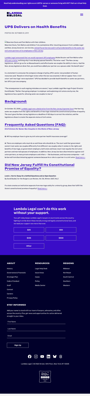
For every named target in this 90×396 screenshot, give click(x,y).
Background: (16, 101)
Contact (10, 289)
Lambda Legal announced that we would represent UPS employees (30, 58)
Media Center (40, 285)
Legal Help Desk (41, 268)
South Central (68, 277)
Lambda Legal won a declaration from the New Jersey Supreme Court (47, 109)
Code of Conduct (13, 281)
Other (29, 246)
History (10, 268)
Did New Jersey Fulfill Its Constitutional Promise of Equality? (39, 166)
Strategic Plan (12, 277)
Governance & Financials (16, 273)
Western (66, 285)
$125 (29, 238)
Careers (10, 294)
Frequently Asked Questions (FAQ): (35, 124)
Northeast (67, 273)
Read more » (80, 157)
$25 (29, 230)
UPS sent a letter (11, 60)
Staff (9, 285)
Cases (37, 277)
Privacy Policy (12, 298)
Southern (66, 281)
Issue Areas (39, 273)
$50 (61, 230)
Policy (37, 281)
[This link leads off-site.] (29, 358)
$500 (61, 238)
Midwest (66, 268)
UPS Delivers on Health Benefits (35, 27)
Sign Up (17, 345)
